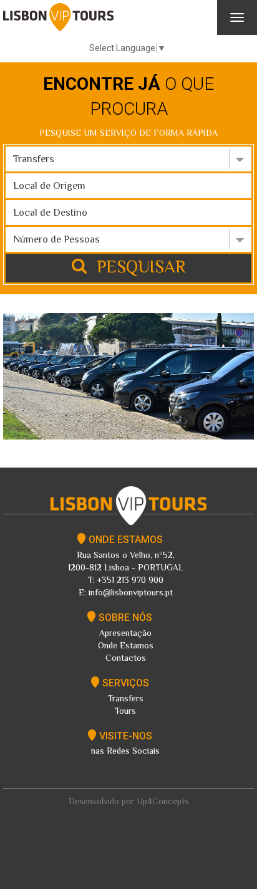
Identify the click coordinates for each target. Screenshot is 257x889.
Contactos (125, 658)
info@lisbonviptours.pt (129, 592)
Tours (125, 711)
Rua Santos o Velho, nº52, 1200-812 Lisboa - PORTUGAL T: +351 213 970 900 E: (125, 566)
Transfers (125, 698)
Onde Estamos (125, 645)
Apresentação (125, 633)
